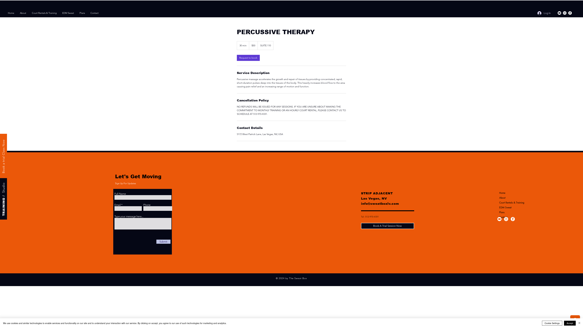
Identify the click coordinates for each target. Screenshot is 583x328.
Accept (570, 323)
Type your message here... (128, 216)
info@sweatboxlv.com (380, 203)
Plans (502, 212)
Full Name (120, 194)
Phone (146, 205)
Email (117, 205)
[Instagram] (564, 13)
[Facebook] (570, 13)
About (502, 197)
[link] (248, 58)
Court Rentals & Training (511, 202)
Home (502, 193)
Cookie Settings (552, 323)
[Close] (579, 323)
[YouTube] (559, 13)
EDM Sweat (505, 207)
